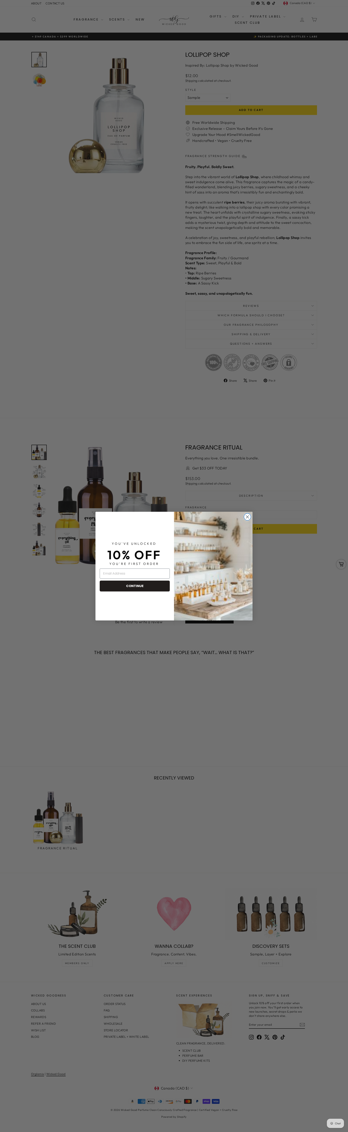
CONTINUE (135, 586)
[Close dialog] (247, 516)
